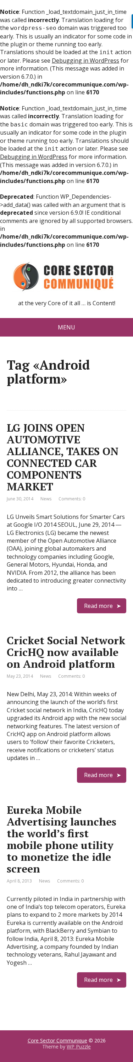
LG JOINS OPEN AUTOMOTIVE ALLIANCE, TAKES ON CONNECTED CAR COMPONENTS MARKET (62, 457)
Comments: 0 (72, 499)
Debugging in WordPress (85, 60)
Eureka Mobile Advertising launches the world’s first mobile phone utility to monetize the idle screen (61, 839)
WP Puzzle (79, 1046)
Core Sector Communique (57, 1040)
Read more (98, 606)
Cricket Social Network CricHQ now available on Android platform (66, 652)
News (45, 499)
